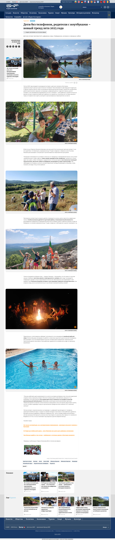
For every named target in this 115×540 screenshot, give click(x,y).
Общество (19, 519)
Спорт (59, 519)
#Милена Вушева (55, 461)
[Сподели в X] (10, 46)
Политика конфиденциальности (64, 531)
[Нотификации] (105, 7)
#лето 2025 (46, 461)
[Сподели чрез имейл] (19, 46)
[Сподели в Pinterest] (16, 46)
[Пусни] (60, 7)
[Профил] (108, 7)
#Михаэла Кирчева (65, 461)
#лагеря (35, 461)
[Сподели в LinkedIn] (13, 46)
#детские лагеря (27, 461)
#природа (74, 461)
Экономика (41, 519)
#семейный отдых (27, 463)
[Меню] (109, 15)
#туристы (52, 463)
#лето (40, 461)
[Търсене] (101, 7)
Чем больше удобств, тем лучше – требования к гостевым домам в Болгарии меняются (48, 435)
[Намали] (76, 83)
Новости (9, 519)
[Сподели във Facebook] (7, 46)
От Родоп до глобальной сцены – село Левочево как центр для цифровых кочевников (48, 431)
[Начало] (12, 6)
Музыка (68, 519)
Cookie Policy (76, 531)
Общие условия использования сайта (44, 531)
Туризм (26, 21)
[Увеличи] (74, 83)
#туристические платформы (41, 463)
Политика (30, 519)
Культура (77, 519)
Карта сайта (57, 534)
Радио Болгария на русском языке (36, 32)
